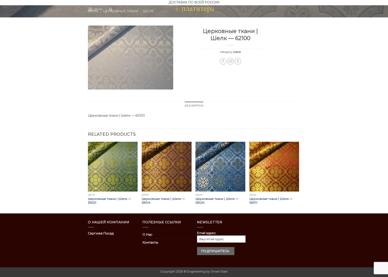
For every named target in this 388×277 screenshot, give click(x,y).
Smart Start (219, 271)
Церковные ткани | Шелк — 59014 (163, 201)
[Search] (110, 9)
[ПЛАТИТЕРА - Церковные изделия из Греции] (194, 9)
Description (194, 105)
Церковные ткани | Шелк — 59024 (216, 201)
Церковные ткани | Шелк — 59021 (109, 201)
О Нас (147, 235)
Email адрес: (206, 233)
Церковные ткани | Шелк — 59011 (270, 201)
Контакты (150, 242)
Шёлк (237, 51)
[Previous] (88, 177)
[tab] (194, 106)
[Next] (299, 177)
